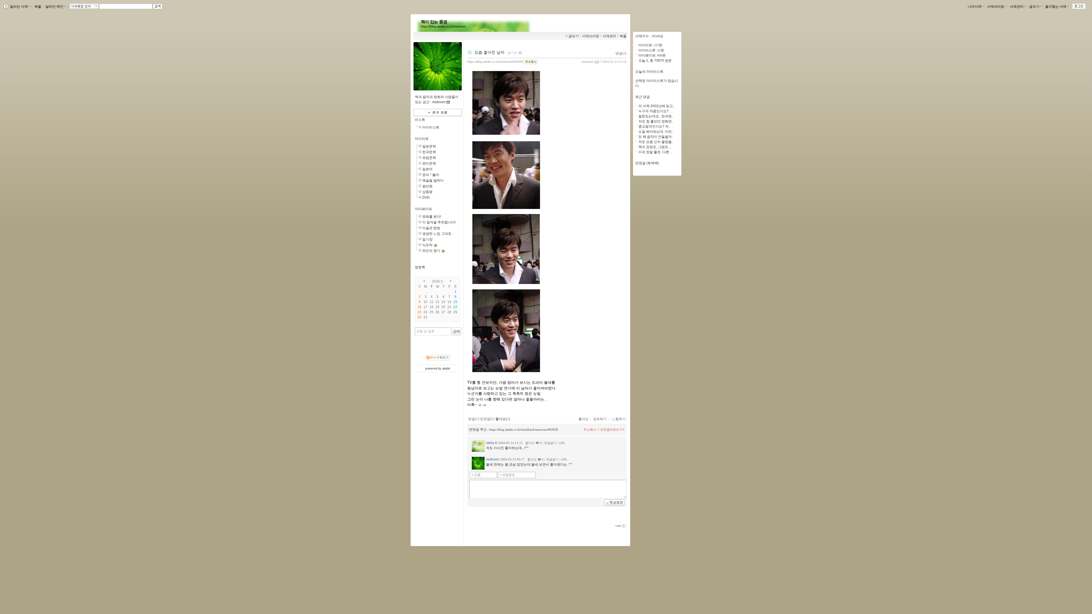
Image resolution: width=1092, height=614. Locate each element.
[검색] (456, 331)
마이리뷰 (422, 139)
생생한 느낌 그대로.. (437, 234)
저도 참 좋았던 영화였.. (655, 121)
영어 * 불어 (430, 175)
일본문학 (429, 146)
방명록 (420, 267)
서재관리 (1016, 7)
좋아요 (583, 419)
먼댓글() (487, 419)
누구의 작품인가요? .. (654, 111)
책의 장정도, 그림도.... (655, 147)
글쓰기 (1034, 7)
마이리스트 (430, 127)
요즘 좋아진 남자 (489, 52)
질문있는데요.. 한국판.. (655, 116)
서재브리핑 (995, 7)
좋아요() (502, 419)
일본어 (427, 169)
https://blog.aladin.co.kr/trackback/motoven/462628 (523, 429)
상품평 (427, 192)
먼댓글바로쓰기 (611, 429)
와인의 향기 (431, 251)
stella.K (491, 443)
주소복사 (590, 429)
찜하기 (620, 419)
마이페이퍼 (423, 209)
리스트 (420, 120)
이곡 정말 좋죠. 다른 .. (655, 152)
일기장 (427, 239)
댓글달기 (550, 443)
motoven (587, 61)
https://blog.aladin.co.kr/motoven (443, 26)
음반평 (427, 186)
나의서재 (974, 7)
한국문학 (429, 152)
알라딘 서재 (18, 7)
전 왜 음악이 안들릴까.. (655, 137)
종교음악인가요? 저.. (654, 126)
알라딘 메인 (54, 7)
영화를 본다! (431, 217)
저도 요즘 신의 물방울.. (655, 142)
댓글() (620, 53)
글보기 (573, 36)
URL (562, 443)
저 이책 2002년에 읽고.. (656, 106)
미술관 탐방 (431, 228)
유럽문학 (429, 158)
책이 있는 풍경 (434, 22)
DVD (426, 198)
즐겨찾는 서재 (1055, 7)
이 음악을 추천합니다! (439, 222)
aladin (446, 368)
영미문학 (429, 163)
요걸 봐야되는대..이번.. (655, 132)
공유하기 (600, 419)
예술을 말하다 (433, 180)
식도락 (427, 245)
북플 (38, 7)
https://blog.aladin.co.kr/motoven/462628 (495, 61)
